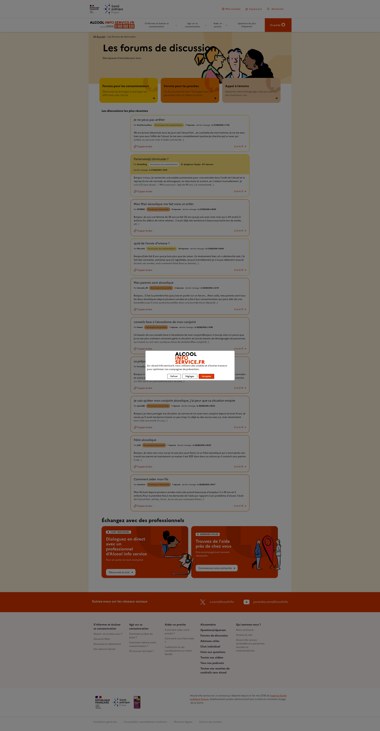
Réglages (189, 376)
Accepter (206, 376)
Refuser (174, 376)
